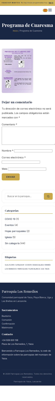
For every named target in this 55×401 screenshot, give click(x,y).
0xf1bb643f (19, 265)
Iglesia (8, 237)
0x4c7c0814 (10, 265)
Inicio (15, 31)
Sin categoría (12, 243)
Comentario (9, 124)
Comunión (7, 320)
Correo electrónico (14, 157)
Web (4, 168)
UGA (42, 269)
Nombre (7, 150)
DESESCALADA (38, 265)
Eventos (9, 225)
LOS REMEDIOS (11, 269)
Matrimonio (7, 327)
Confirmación (8, 323)
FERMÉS (47, 265)
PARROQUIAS (22, 269)
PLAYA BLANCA (34, 269)
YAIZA (47, 269)
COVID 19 (10, 219)
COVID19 (28, 265)
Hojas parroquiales (15, 231)
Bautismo (6, 316)
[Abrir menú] (50, 10)
